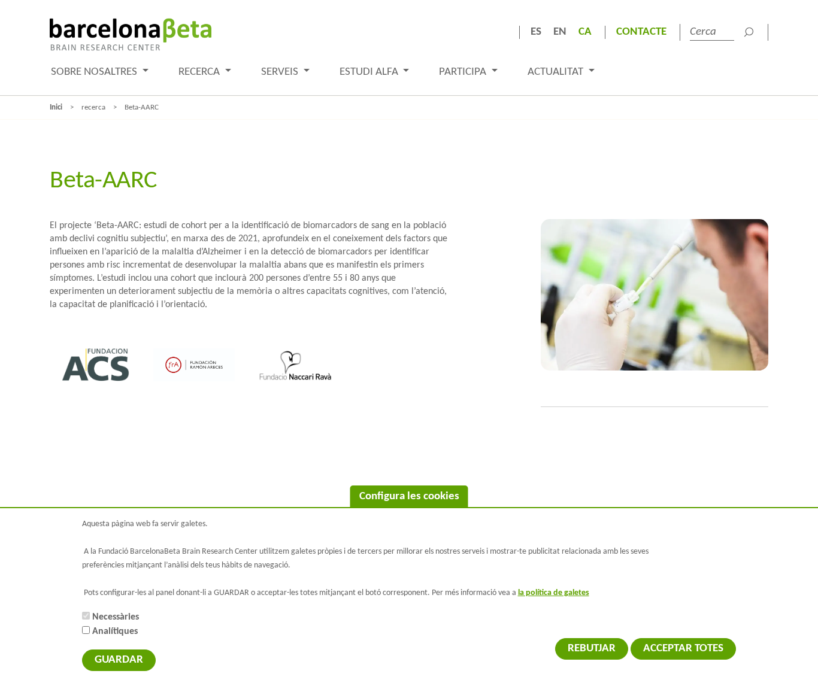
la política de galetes (553, 592)
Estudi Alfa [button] (370, 72)
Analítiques (115, 631)
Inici (56, 107)
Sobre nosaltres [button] (95, 72)
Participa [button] (464, 72)
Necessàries (115, 617)
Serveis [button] (281, 72)
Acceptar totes (683, 648)
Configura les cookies (409, 496)
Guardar (119, 660)
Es (536, 32)
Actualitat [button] (557, 72)
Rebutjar (592, 648)
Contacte (641, 32)
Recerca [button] (200, 72)
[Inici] (130, 34)
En (559, 32)
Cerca (749, 32)
